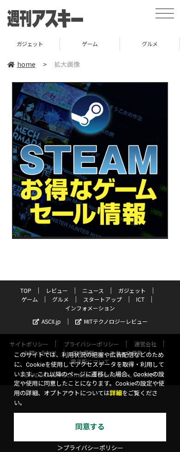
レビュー (57, 290)
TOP (25, 290)
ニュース (93, 290)
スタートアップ (102, 299)
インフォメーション (90, 308)
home (26, 64)
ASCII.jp (51, 321)
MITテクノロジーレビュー (116, 321)
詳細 (116, 393)
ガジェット (30, 44)
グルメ (150, 44)
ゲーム (90, 44)
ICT (140, 299)
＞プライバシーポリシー (90, 448)
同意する (90, 426)
